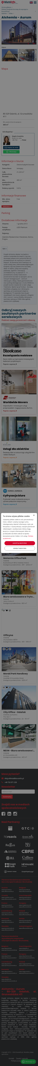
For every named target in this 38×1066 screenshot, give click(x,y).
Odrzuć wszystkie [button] (19, 548)
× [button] (34, 515)
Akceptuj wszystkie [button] (20, 543)
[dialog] (19, 533)
